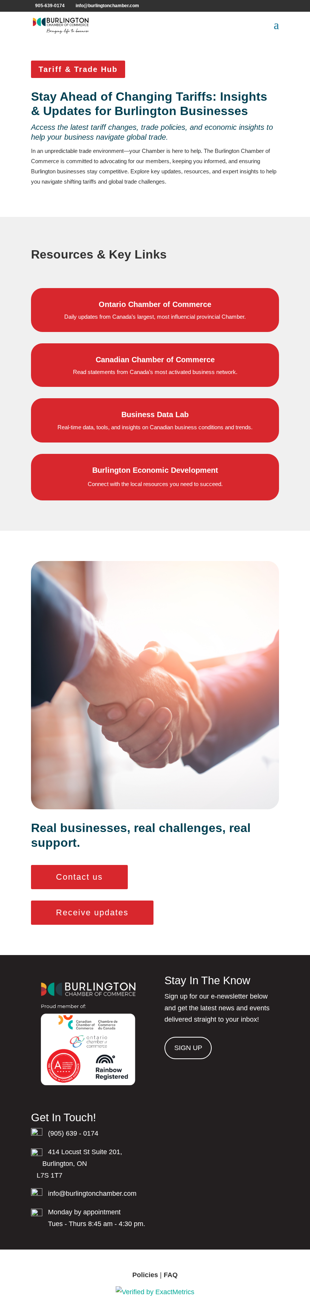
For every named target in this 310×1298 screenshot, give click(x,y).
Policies (145, 1275)
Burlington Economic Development (155, 470)
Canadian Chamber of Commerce (155, 359)
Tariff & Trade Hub (78, 69)
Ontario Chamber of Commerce (155, 304)
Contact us (79, 877)
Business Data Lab (155, 414)
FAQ (171, 1275)
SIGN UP (188, 1048)
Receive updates (92, 912)
